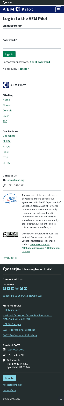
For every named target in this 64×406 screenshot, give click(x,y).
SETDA (7, 141)
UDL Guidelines (11, 310)
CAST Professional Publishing (20, 335)
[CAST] (8, 2)
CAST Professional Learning (19, 329)
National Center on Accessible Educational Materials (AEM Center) (27, 317)
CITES (6, 163)
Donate (9, 378)
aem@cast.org (16, 180)
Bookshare (9, 135)
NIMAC (7, 146)
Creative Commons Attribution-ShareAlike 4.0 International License (41, 248)
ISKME (6, 152)
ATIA (5, 157)
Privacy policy (10, 257)
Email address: (12, 25)
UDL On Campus (12, 324)
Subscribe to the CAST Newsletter (22, 295)
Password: (9, 40)
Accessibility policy (12, 384)
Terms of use (9, 390)
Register (23, 68)
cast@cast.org (16, 349)
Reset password (40, 62)
